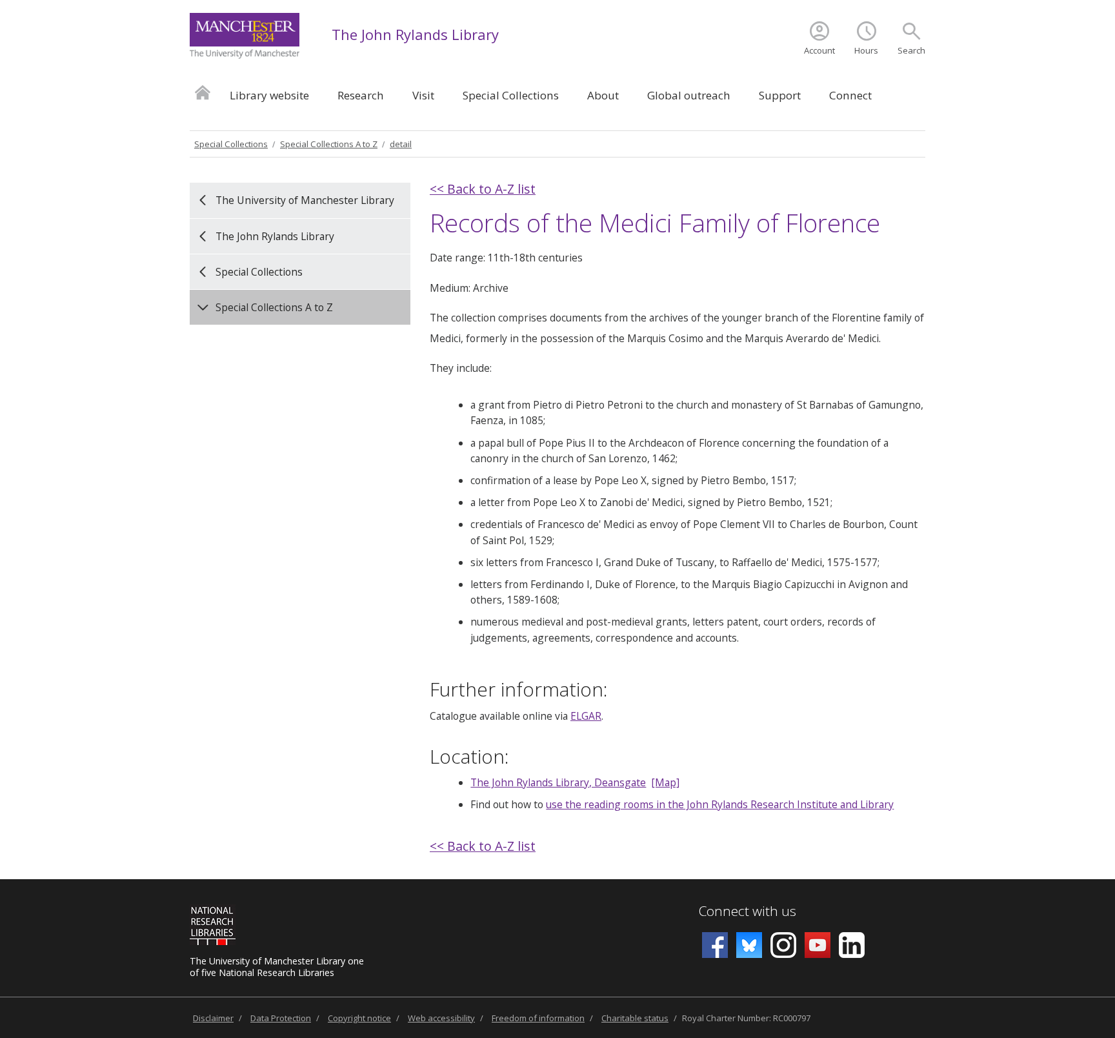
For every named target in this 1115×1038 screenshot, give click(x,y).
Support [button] (780, 95)
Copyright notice (359, 1018)
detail (401, 144)
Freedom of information (538, 1018)
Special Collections (231, 144)
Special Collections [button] (511, 95)
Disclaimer (213, 1018)
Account (819, 50)
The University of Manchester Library (305, 200)
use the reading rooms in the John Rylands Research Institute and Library (720, 804)
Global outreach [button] (688, 95)
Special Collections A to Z (328, 144)
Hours (866, 50)
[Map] (665, 782)
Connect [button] (850, 95)
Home (203, 92)
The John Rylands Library (415, 34)
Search (911, 50)
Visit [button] (423, 95)
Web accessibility (441, 1018)
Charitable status (634, 1018)
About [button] (603, 95)
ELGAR (585, 716)
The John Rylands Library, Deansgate (558, 782)
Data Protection (280, 1018)
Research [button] (360, 95)
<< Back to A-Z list (483, 189)
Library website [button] (269, 95)
